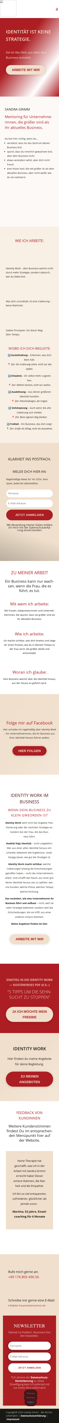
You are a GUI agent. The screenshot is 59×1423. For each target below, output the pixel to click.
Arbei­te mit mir (26, 70)
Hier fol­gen (29, 751)
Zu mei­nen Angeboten (29, 1079)
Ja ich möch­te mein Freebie (29, 1014)
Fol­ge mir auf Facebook (29, 723)
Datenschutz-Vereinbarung (31, 1379)
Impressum (13, 1419)
